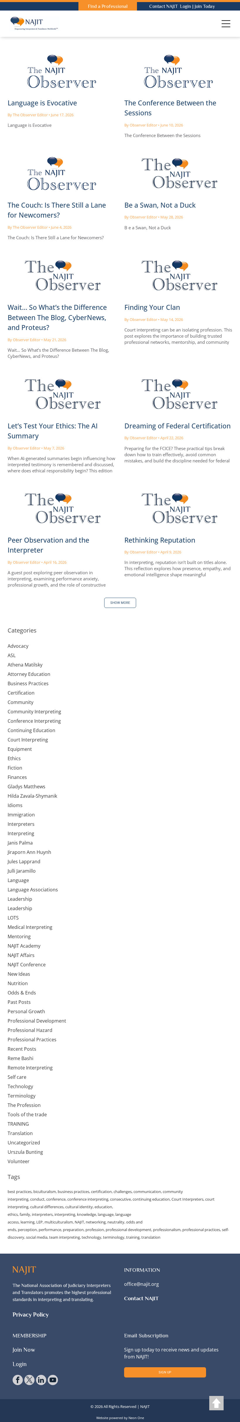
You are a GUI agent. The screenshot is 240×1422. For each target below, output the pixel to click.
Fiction (15, 768)
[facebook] (18, 1381)
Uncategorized (24, 1142)
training (133, 1237)
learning (27, 1222)
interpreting (64, 1214)
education (103, 1206)
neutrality (115, 1222)
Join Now (24, 1349)
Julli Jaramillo (22, 871)
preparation (73, 1229)
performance (50, 1229)
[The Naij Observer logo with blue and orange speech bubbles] (62, 71)
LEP (39, 1222)
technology (91, 1237)
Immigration (21, 814)
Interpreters (21, 824)
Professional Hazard (30, 1030)
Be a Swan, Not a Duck (160, 205)
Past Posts (19, 1002)
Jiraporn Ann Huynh (29, 852)
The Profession (24, 1105)
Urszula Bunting (25, 1152)
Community (20, 702)
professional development (128, 1229)
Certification (21, 693)
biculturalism (44, 1191)
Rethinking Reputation (159, 540)
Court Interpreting (28, 739)
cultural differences (47, 1206)
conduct (37, 1199)
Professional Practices (32, 1039)
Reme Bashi (20, 1058)
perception (27, 1229)
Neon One (136, 1418)
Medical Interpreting (30, 927)
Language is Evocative (42, 102)
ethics (13, 1214)
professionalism (167, 1229)
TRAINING (18, 1124)
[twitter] (29, 1381)
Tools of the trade (27, 1114)
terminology (113, 1237)
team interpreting (64, 1237)
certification (101, 1191)
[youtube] (53, 1381)
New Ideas (19, 974)
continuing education (151, 1199)
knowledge (86, 1214)
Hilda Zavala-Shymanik (32, 796)
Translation (20, 1133)
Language (18, 880)
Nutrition (18, 983)
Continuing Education (31, 730)
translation (150, 1237)
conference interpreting (87, 1199)
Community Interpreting (34, 711)
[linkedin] (41, 1381)
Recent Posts (22, 1049)
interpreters (42, 1214)
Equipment (20, 749)
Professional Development (37, 1021)
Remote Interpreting (30, 1067)
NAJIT (79, 1222)
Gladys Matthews (26, 786)
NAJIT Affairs (21, 955)
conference (56, 1199)
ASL (12, 655)
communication (147, 1191)
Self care (17, 1077)
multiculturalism (58, 1222)
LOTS (13, 918)
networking (96, 1222)
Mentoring (19, 936)
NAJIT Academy (24, 946)
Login (185, 6)
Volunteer (19, 1161)
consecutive (120, 1199)
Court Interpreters (187, 1199)
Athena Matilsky (25, 665)
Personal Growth (26, 1011)
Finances (17, 777)
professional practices (201, 1229)
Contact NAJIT (163, 6)
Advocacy (18, 646)
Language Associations (33, 889)
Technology (20, 1086)
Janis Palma (20, 843)
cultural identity (79, 1206)
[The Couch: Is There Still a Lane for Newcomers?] (62, 174)
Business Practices (28, 683)
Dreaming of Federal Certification (177, 425)
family (25, 1214)
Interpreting (21, 833)
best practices (20, 1191)
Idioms (15, 805)
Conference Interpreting (34, 721)
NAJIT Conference (27, 964)
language (106, 1214)
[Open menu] (226, 23)
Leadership (20, 899)
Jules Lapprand (24, 861)
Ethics (14, 758)
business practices (73, 1191)
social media (36, 1237)
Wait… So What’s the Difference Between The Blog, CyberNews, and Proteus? (57, 317)
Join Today (205, 6)
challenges (123, 1191)
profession (94, 1229)
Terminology (21, 1096)
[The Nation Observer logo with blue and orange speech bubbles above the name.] (62, 276)
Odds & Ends (22, 992)
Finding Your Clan (152, 307)
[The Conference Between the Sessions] (178, 71)
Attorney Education (29, 674)
